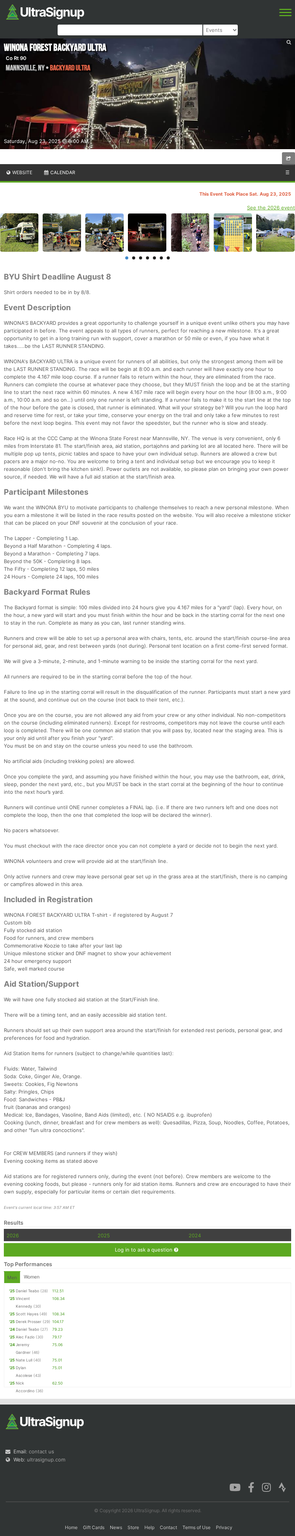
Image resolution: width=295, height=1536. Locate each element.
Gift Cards (93, 1527)
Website (21, 172)
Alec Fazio (25, 1337)
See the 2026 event (271, 207)
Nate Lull (24, 1360)
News (116, 1527)
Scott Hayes (27, 1314)
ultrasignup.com (46, 1459)
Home (71, 1527)
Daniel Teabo (27, 1290)
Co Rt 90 (16, 58)
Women (32, 1277)
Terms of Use (196, 1527)
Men (12, 1277)
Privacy (224, 1527)
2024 (195, 1235)
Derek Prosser (28, 1321)
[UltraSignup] (45, 11)
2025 (104, 1235)
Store (133, 1527)
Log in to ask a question (144, 1250)
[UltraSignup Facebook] (251, 1487)
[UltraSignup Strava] (282, 1487)
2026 (13, 1235)
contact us (41, 1451)
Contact (168, 1527)
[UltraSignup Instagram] (266, 1487)
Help (149, 1527)
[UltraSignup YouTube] (235, 1487)
